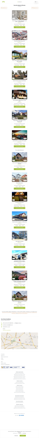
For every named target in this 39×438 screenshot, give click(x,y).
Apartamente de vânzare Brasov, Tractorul (19, 376)
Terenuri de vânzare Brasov (19, 386)
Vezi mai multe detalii (19, 27)
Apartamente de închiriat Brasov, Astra (19, 398)
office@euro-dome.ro (18, 323)
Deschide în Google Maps (7, 330)
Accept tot (22, 435)
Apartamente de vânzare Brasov (19, 373)
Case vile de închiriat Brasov (19, 402)
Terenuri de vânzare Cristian (19, 387)
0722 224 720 (5, 323)
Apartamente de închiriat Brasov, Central (19, 399)
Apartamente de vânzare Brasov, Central (19, 374)
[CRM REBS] (21, 415)
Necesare (15, 433)
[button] (37, 8)
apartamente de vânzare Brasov (7, 312)
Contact (2, 359)
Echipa (2, 358)
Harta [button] (25, 18)
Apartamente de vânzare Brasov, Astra (19, 375)
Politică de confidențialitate (5, 364)
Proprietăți (2, 354)
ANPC (2, 361)
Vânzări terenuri (19, 385)
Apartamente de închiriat (19, 395)
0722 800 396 (10, 323)
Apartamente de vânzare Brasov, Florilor (19, 377)
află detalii (18, 431)
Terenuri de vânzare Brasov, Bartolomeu (19, 392)
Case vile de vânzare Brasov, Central (19, 383)
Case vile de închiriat (19, 401)
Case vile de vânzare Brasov (19, 382)
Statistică (20, 433)
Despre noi (2, 355)
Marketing (24, 433)
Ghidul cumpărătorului (4, 356)
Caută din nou (4, 7)
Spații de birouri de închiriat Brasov (19, 405)
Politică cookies (3, 363)
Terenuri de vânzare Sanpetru (19, 391)
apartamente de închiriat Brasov (17, 312)
